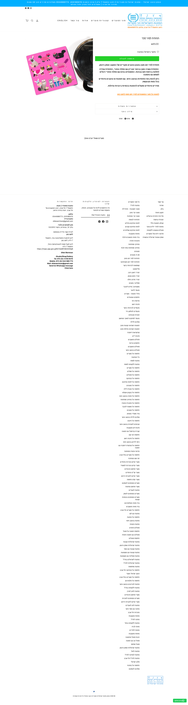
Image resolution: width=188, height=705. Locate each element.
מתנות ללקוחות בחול (132, 623)
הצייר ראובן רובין (134, 272)
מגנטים (137, 251)
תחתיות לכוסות (134, 220)
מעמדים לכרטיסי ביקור (132, 308)
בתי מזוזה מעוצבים (133, 507)
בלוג (162, 209)
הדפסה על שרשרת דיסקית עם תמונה (129, 446)
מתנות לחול (135, 651)
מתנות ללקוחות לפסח (132, 364)
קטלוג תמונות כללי (157, 223)
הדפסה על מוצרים (133, 354)
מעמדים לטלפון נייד (133, 311)
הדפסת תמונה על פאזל (131, 531)
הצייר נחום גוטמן (134, 276)
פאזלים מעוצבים (134, 347)
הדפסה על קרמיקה (133, 378)
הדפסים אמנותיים (133, 297)
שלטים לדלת (135, 322)
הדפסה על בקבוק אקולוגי (131, 392)
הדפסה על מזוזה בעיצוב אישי (129, 396)
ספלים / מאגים (134, 283)
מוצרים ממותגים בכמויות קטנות (131, 498)
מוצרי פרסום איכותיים (132, 469)
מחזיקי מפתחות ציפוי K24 (130, 248)
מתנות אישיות (135, 524)
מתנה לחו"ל (135, 619)
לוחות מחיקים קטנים (132, 227)
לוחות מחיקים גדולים (132, 223)
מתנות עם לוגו (134, 514)
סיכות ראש (136, 304)
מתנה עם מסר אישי (133, 609)
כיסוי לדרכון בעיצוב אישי (131, 442)
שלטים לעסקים (134, 669)
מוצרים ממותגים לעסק (132, 494)
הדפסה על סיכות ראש (132, 438)
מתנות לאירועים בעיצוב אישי (130, 584)
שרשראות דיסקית (133, 332)
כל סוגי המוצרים (134, 202)
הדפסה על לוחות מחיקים (131, 382)
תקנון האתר (159, 213)
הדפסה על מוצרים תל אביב (130, 510)
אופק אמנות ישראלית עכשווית (153, 237)
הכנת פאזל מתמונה (133, 637)
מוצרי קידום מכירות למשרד (130, 465)
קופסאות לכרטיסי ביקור (131, 265)
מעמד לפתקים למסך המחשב (129, 318)
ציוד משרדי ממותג (133, 414)
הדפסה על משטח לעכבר (131, 407)
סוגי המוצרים (119, 20)
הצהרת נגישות (159, 220)
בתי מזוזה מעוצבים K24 (131, 237)
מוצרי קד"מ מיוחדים (133, 472)
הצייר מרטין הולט (134, 279)
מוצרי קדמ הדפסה (133, 480)
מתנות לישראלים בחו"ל (131, 559)
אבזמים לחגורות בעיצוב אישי (130, 424)
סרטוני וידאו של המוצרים (155, 234)
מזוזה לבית (136, 627)
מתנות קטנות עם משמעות (130, 552)
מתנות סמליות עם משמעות (130, 556)
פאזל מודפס (135, 644)
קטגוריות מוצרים (100, 20)
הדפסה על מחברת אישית (131, 403)
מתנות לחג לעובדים (133, 605)
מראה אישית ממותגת (132, 451)
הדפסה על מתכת (133, 665)
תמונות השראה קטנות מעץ (130, 325)
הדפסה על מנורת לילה (132, 389)
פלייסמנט (136, 269)
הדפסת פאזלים (134, 538)
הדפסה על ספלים (133, 371)
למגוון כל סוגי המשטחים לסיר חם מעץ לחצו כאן (138, 94)
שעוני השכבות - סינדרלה (131, 209)
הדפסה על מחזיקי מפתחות (130, 400)
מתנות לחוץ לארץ (133, 591)
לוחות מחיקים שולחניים (131, 230)
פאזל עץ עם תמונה (133, 641)
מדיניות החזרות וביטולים (155, 216)
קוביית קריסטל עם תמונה (131, 431)
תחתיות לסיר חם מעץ (132, 258)
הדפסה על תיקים (134, 421)
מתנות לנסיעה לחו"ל (132, 655)
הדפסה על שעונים (133, 410)
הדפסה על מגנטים (133, 385)
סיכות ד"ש (136, 336)
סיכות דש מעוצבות (133, 428)
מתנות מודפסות (134, 567)
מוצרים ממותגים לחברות (131, 598)
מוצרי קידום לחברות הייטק (130, 476)
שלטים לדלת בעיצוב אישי (131, 417)
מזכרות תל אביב (134, 612)
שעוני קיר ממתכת (133, 216)
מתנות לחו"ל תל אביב (132, 658)
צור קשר (75, 20)
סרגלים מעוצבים (134, 340)
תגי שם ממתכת (134, 458)
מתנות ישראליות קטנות (131, 542)
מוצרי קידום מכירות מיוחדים (130, 462)
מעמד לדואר (135, 290)
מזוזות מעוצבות (134, 234)
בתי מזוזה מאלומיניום (132, 503)
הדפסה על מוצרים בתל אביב (129, 455)
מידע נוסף (127, 111)
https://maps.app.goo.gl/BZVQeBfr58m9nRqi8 (55, 249)
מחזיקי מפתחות (134, 244)
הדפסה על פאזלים (133, 375)
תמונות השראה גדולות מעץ (130, 329)
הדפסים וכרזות (134, 343)
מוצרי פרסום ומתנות (132, 487)
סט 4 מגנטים (135, 255)
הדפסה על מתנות (133, 517)
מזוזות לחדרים (134, 630)
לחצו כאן (64, 240)
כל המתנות (136, 357)
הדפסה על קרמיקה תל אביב (130, 570)
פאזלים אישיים (134, 528)
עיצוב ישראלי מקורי (133, 574)
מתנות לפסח (135, 361)
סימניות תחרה (135, 241)
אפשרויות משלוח (127, 106)
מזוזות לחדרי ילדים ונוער (155, 227)
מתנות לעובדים (134, 490)
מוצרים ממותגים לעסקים (131, 483)
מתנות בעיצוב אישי (133, 521)
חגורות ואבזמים (134, 315)
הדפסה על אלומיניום (132, 581)
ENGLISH (63, 20)
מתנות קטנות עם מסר (132, 549)
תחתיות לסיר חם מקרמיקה (130, 262)
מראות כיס (136, 301)
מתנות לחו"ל (135, 205)
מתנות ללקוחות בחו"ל (132, 588)
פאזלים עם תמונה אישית (131, 535)
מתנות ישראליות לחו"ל (132, 563)
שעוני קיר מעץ (135, 213)
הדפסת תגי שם (134, 435)
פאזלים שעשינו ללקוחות (155, 230)
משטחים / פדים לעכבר (131, 287)
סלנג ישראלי (135, 662)
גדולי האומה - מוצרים (132, 294)
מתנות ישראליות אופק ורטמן (130, 545)
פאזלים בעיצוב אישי (133, 350)
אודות (85, 20)
